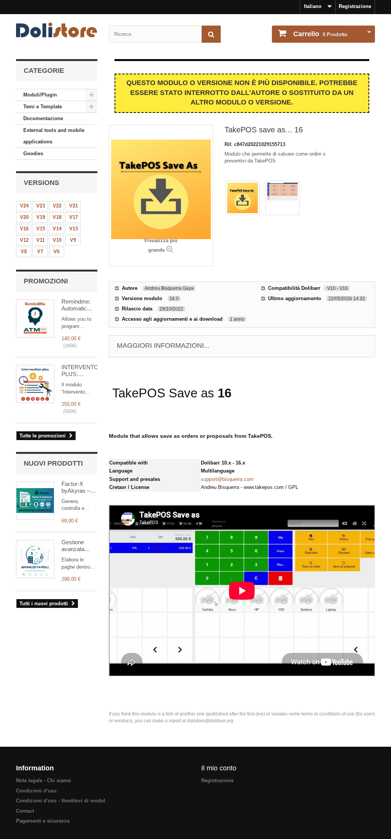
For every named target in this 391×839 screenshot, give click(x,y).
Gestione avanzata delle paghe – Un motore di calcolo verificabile (77, 546)
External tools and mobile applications (53, 136)
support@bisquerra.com (227, 479)
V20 (24, 217)
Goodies (33, 153)
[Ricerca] (211, 34)
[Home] (56, 30)
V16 (24, 228)
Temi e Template (42, 106)
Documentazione (43, 118)
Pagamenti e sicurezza (42, 821)
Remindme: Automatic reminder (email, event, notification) (78, 305)
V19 (40, 217)
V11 (40, 240)
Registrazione (355, 6)
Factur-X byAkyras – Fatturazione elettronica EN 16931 (79, 487)
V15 (40, 228)
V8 (24, 251)
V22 (57, 206)
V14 (57, 228)
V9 (73, 240)
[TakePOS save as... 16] (242, 198)
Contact (25, 811)
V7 (40, 251)
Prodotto (320, 34)
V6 (56, 251)
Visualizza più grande (161, 245)
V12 (24, 240)
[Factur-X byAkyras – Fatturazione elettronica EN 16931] (35, 501)
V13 (73, 228)
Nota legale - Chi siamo (43, 780)
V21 (73, 206)
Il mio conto (218, 768)
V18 (57, 217)
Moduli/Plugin (40, 95)
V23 (40, 206)
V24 (24, 206)
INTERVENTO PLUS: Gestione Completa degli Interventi (79, 371)
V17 (73, 217)
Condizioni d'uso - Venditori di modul (60, 801)
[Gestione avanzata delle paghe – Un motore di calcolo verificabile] (35, 559)
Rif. (229, 144)
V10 (57, 240)
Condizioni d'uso (36, 791)
